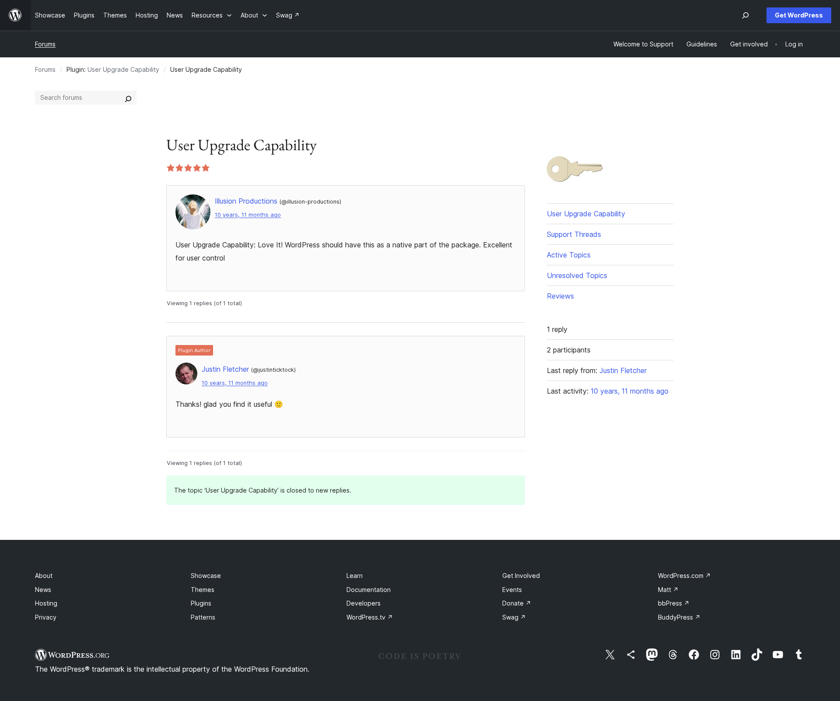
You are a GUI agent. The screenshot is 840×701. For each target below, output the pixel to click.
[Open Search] (745, 15)
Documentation (368, 589)
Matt (668, 589)
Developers (363, 603)
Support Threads (574, 234)
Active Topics (569, 254)
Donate (516, 603)
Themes (202, 589)
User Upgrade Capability (123, 69)
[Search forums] (128, 98)
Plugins (201, 603)
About (43, 575)
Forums (45, 44)
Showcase (206, 575)
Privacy (45, 617)
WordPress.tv (369, 617)
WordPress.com (684, 575)
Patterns (203, 617)
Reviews (560, 296)
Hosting (46, 603)
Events (512, 589)
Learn (354, 575)
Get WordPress (799, 15)
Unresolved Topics (577, 275)
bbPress (674, 603)
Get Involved (521, 575)
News (43, 589)
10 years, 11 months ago (248, 214)
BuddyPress (679, 617)
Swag (514, 617)
